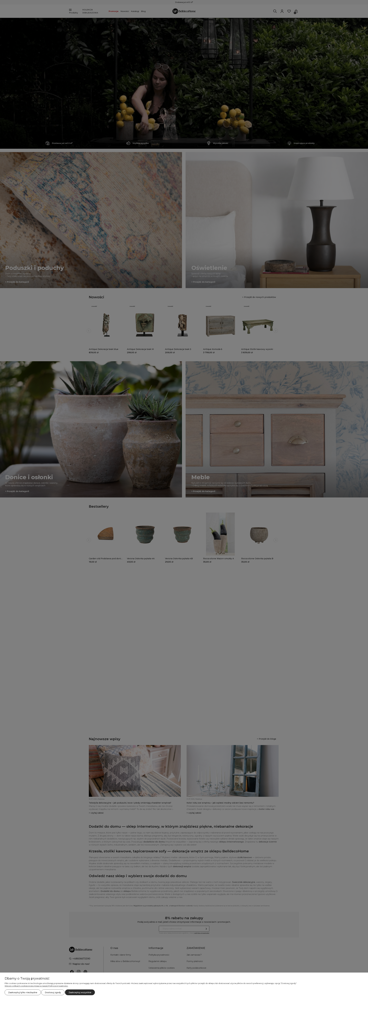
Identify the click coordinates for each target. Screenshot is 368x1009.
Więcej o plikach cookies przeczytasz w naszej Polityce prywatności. (36, 986)
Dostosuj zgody (53, 992)
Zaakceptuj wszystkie (80, 992)
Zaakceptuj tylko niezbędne (22, 992)
